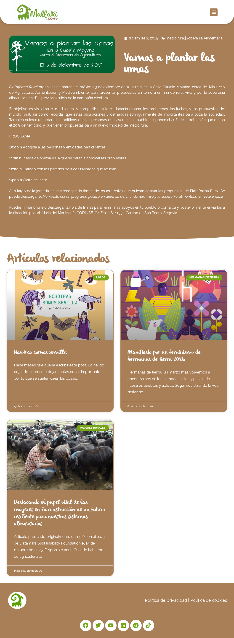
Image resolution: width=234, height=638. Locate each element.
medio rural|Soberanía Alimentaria (194, 38)
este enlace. (213, 196)
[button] (214, 12)
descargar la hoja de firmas (71, 207)
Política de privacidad (166, 600)
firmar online (33, 207)
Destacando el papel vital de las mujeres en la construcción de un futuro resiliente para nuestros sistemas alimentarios (59, 513)
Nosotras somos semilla (40, 352)
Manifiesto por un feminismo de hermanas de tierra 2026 (164, 356)
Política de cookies (208, 600)
